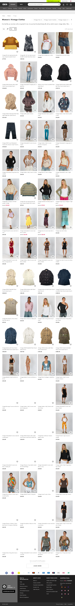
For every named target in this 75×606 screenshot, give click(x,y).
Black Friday (49, 587)
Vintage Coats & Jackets (50, 20)
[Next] (71, 20)
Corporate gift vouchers (51, 585)
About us (35, 580)
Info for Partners (50, 589)
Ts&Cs (65, 604)
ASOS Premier (23, 588)
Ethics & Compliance (24, 597)
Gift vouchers (49, 582)
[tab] (4, 8)
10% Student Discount (24, 590)
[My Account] (63, 4)
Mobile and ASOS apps (52, 580)
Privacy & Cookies (59, 604)
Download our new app (53, 1)
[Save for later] (17, 51)
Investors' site (36, 587)
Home (3, 15)
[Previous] (32, 20)
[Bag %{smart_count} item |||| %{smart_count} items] (71, 4)
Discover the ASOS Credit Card (52, 592)
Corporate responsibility (38, 585)
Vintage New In (38, 20)
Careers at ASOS (36, 582)
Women (9, 15)
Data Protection (23, 595)
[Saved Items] (67, 4)
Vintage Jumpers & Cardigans (66, 20)
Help (21, 582)
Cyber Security (36, 589)
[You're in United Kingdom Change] (71, 1)
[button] (61, 587)
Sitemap (21, 593)
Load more (38, 566)
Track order (22, 584)
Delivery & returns (23, 586)
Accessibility (70, 604)
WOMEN (13, 4)
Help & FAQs (65, 1)
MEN (21, 4)
